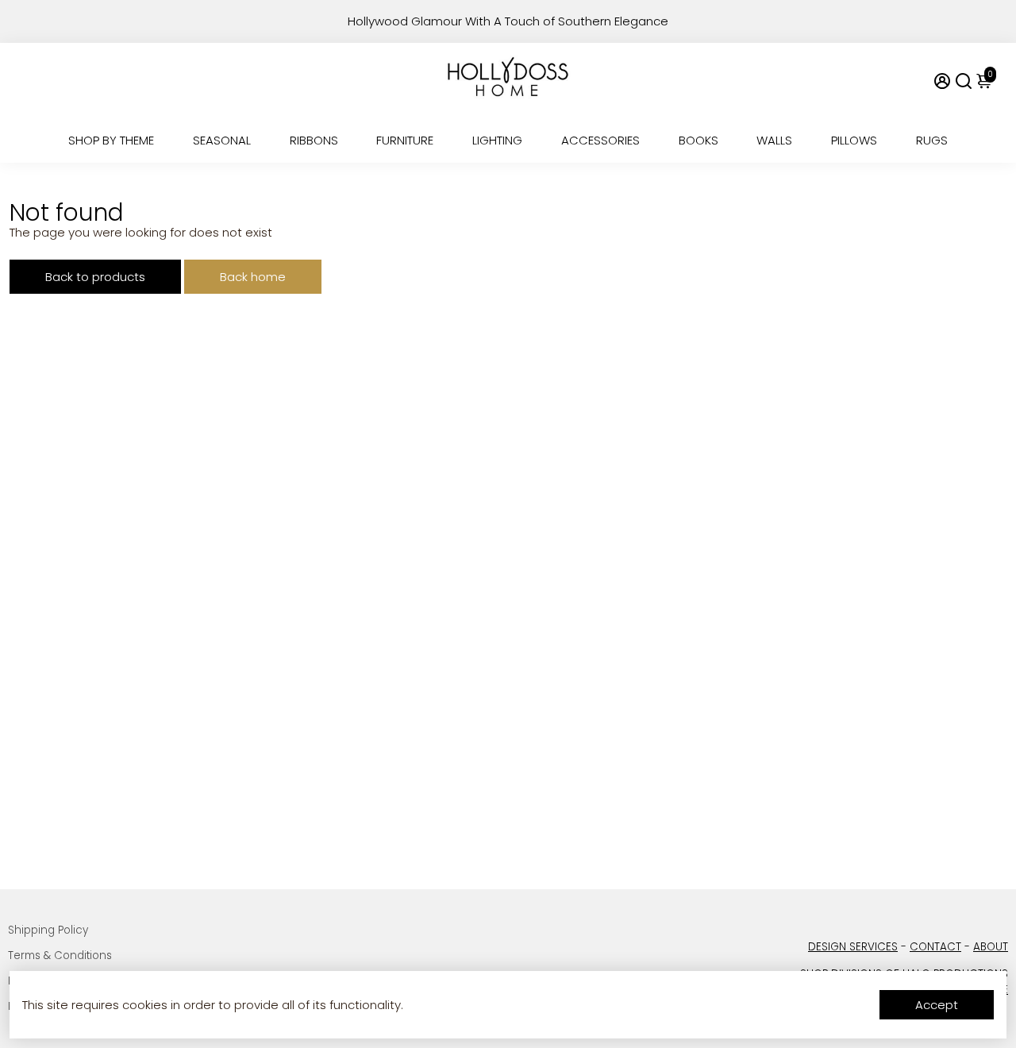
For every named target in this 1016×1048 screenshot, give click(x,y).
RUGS (932, 140)
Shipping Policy (48, 930)
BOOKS (698, 140)
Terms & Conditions (60, 955)
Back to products (95, 276)
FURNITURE (404, 140)
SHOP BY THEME (111, 140)
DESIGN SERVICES (853, 946)
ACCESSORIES (600, 140)
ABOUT (990, 946)
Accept (936, 1004)
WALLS (774, 140)
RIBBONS (314, 140)
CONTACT (935, 946)
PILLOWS (854, 140)
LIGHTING (497, 140)
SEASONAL (222, 140)
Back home (253, 276)
